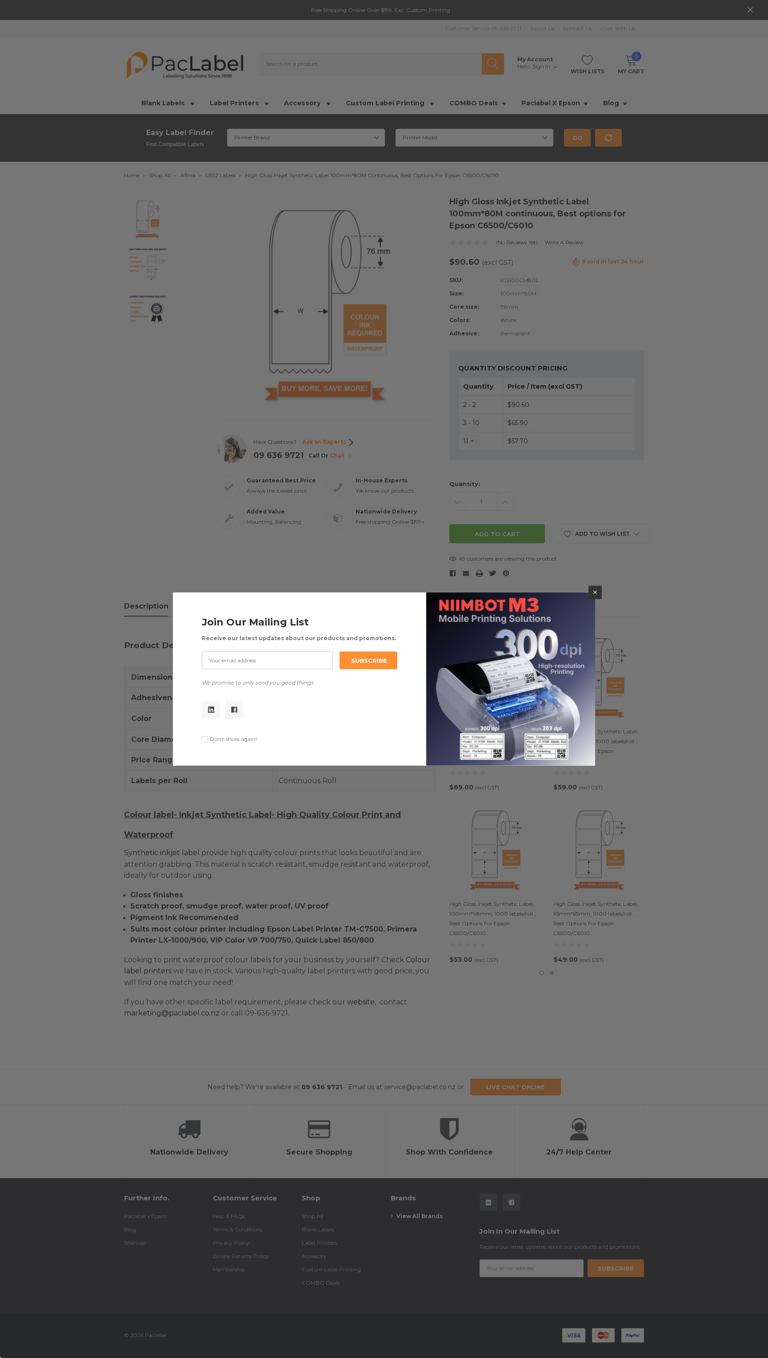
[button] (595, 592)
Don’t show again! (233, 739)
